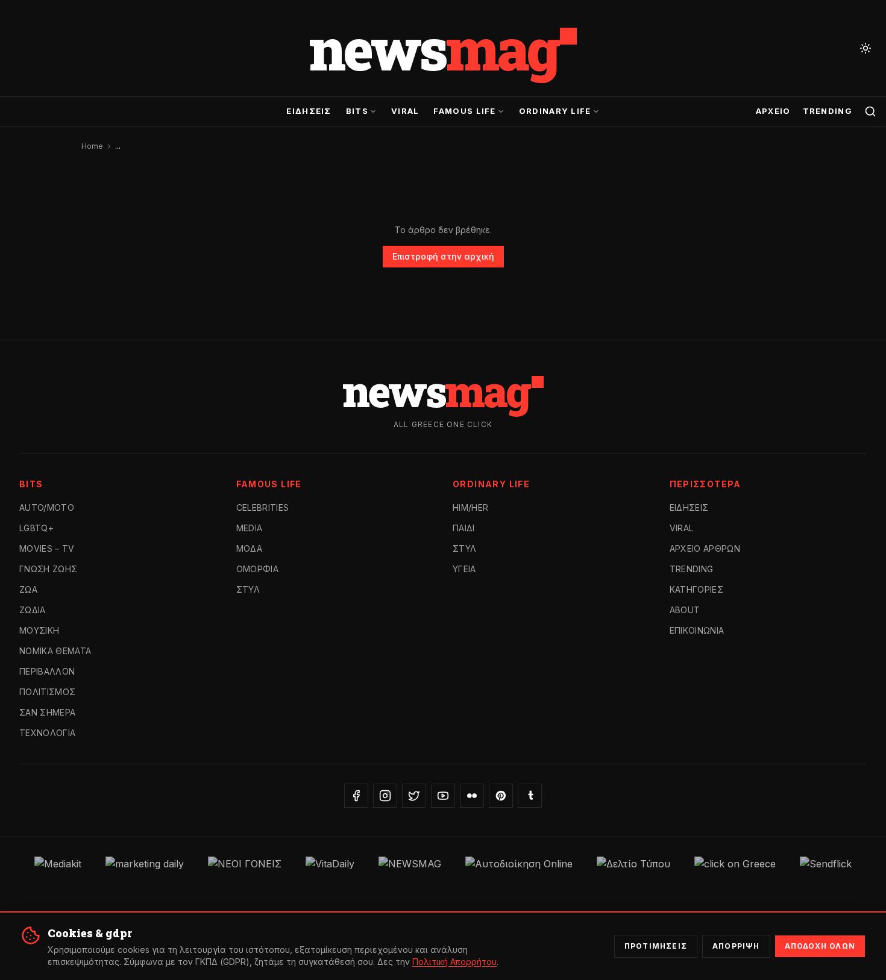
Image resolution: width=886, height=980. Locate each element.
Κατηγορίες (697, 589)
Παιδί (464, 528)
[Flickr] (472, 796)
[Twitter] (414, 796)
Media (249, 528)
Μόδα (249, 548)
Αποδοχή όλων (820, 945)
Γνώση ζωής (48, 569)
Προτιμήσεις (655, 945)
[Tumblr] (530, 796)
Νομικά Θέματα (55, 651)
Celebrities (262, 507)
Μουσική (39, 630)
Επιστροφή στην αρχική (443, 256)
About (685, 610)
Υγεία (464, 569)
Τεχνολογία (47, 733)
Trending (827, 111)
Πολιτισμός (47, 692)
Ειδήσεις (308, 111)
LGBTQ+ (36, 528)
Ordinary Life (555, 111)
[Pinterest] (501, 796)
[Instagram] (385, 796)
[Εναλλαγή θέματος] (865, 48)
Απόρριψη (736, 945)
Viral (405, 111)
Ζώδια (32, 610)
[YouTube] (443, 796)
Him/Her (470, 507)
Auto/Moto (46, 507)
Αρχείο (773, 111)
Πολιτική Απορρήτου (454, 962)
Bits (357, 111)
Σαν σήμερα (47, 712)
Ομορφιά (257, 569)
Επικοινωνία (697, 630)
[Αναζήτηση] (870, 111)
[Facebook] (356, 796)
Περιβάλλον (47, 671)
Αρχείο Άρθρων (705, 548)
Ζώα (28, 589)
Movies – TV (47, 548)
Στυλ (248, 589)
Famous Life (464, 111)
